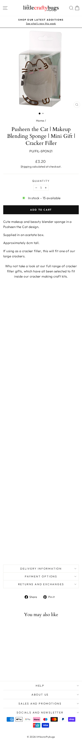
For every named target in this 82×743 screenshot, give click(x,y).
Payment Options (41, 576)
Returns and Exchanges (41, 584)
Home (40, 120)
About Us (40, 694)
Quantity (41, 181)
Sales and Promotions (40, 703)
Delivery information (41, 568)
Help (40, 685)
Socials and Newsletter (40, 712)
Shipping (26, 166)
